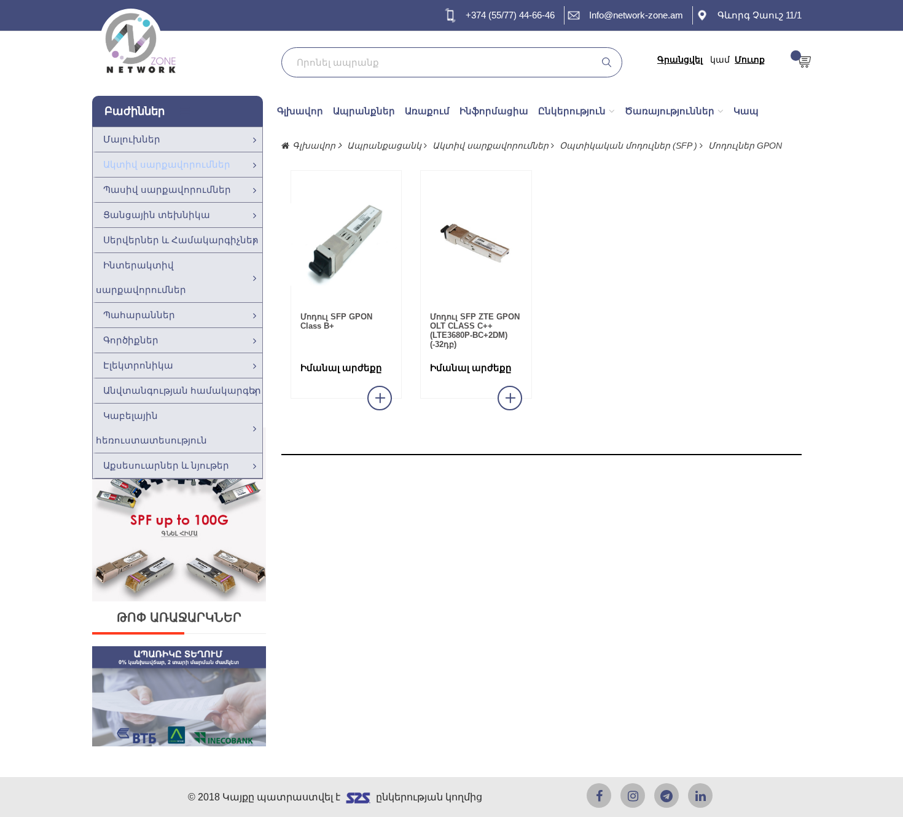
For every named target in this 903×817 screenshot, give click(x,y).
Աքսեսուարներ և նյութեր (166, 465)
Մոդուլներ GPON (745, 145)
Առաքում (427, 111)
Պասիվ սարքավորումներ (167, 189)
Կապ (746, 111)
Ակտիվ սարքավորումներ (166, 164)
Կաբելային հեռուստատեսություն (151, 427)
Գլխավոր (300, 111)
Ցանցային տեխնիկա (156, 214)
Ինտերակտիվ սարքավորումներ (141, 277)
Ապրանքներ (364, 111)
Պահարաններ (139, 315)
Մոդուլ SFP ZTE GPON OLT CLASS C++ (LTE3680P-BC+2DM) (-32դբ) (475, 330)
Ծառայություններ (669, 111)
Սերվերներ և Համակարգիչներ (181, 240)
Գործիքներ (130, 340)
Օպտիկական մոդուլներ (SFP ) (630, 145)
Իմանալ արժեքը (341, 368)
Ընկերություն (572, 111)
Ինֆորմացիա (493, 111)
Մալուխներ (131, 139)
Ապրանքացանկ (385, 145)
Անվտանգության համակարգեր (182, 390)
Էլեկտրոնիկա (138, 365)
